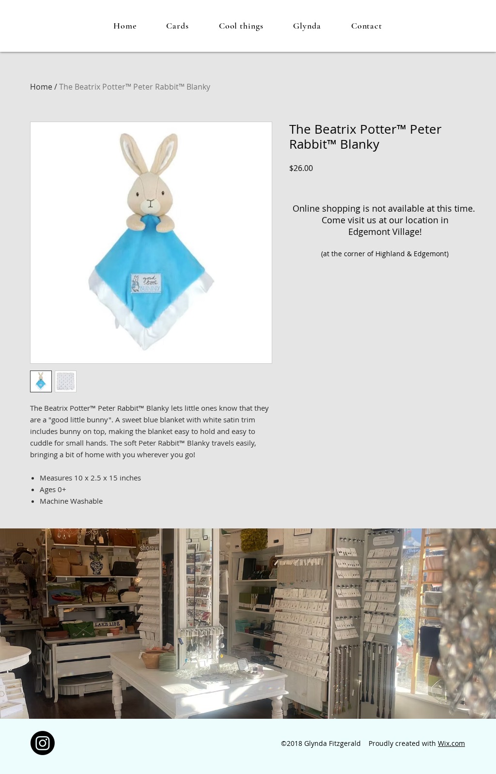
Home (41, 86)
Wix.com (451, 743)
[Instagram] (43, 743)
